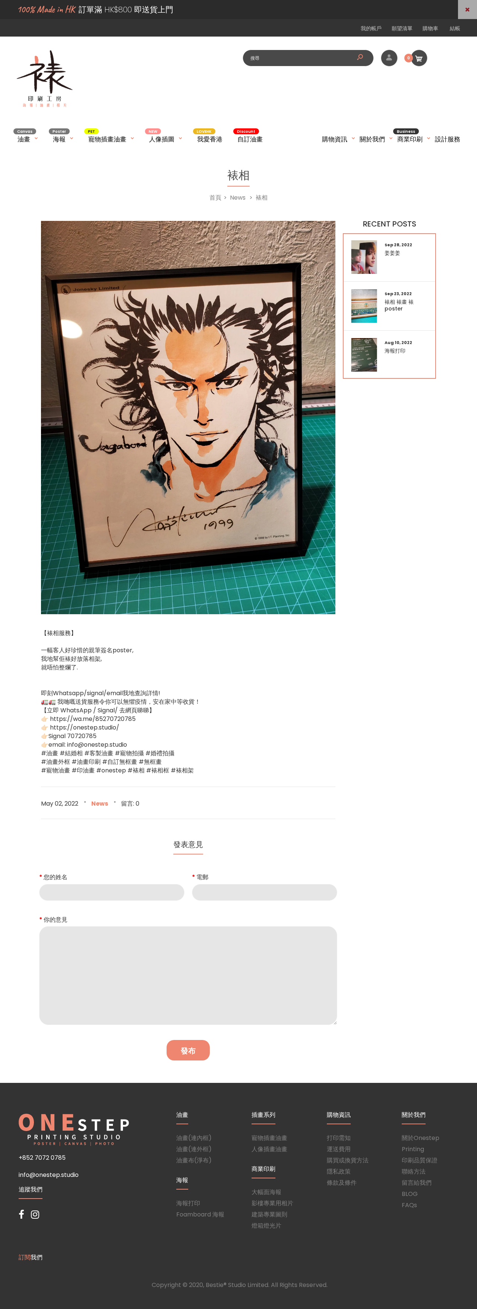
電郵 (202, 877)
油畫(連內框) (194, 1138)
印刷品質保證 (419, 1160)
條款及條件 (342, 1182)
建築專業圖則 (269, 1214)
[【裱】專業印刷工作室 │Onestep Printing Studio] (45, 106)
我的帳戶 (371, 28)
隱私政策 (339, 1171)
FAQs (409, 1205)
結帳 (455, 28)
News (99, 803)
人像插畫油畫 (269, 1149)
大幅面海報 (266, 1192)
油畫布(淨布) (194, 1160)
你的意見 (55, 919)
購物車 (430, 28)
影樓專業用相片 (272, 1203)
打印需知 (339, 1138)
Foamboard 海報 (200, 1214)
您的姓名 (55, 877)
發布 (188, 1051)
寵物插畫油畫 (269, 1138)
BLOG (410, 1194)
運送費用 (339, 1149)
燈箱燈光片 (266, 1225)
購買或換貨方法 (348, 1160)
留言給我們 (417, 1182)
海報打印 (188, 1203)
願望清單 (402, 28)
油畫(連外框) (194, 1149)
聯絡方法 (414, 1171)
